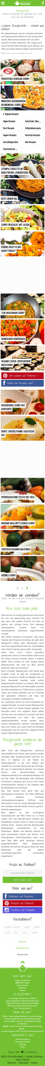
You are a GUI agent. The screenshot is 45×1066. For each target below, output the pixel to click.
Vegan (26, 927)
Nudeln (35, 932)
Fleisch (37, 927)
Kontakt (23, 990)
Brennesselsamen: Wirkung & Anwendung (22, 1001)
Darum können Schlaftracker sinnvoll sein (26, 1026)
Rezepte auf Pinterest (22, 903)
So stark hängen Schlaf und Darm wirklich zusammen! (22, 1031)
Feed (22, 1047)
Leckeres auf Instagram (23, 910)
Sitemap (22, 1044)
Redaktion (22, 988)
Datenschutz (23, 1062)
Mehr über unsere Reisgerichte (15, 53)
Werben (34, 1062)
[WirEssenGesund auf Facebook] (43, 2)
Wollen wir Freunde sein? (20, 383)
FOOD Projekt (23, 983)
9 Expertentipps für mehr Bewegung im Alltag (22, 1019)
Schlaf (5, 1026)
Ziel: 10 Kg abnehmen (22, 1008)
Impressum (12, 1062)
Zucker (25, 932)
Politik (7, 932)
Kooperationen (22, 985)
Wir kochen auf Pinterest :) (23, 376)
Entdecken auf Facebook (21, 896)
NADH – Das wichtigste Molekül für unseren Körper (22, 1016)
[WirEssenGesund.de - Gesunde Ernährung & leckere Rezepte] (22, 2)
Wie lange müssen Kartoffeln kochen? (23, 1006)
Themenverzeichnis (22, 1042)
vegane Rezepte (12, 927)
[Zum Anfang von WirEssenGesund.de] (22, 963)
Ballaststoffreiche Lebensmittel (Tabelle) (22, 1003)
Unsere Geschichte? (22, 980)
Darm (21, 1029)
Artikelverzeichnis (23, 1039)
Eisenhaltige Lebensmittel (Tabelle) (22, 998)
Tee (15, 932)
